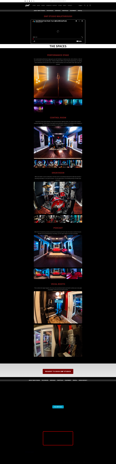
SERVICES (57, 10)
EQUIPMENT (73, 10)
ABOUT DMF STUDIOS (39, 10)
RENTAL (80, 10)
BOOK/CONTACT (83, 380)
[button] (84, 5)
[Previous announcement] (45, 1)
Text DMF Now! (58, 406)
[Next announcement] (71, 1)
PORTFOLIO (65, 10)
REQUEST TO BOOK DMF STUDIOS (58, 371)
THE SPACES (50, 10)
